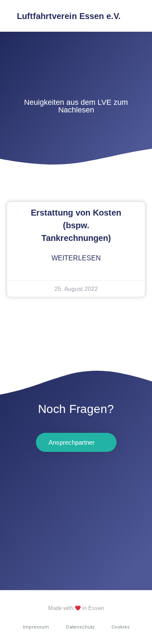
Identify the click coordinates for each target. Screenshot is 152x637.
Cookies (120, 627)
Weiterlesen (76, 258)
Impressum (36, 627)
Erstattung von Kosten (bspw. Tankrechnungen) (76, 225)
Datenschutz (80, 627)
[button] (140, 15)
